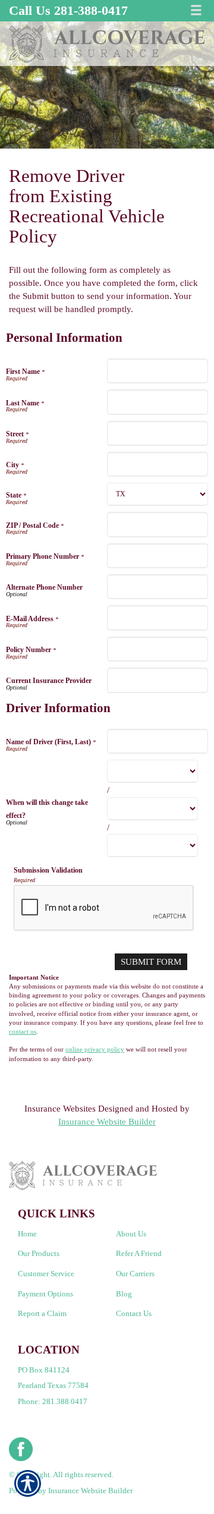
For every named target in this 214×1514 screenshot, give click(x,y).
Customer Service (46, 1273)
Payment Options (45, 1293)
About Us (131, 1233)
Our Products (38, 1253)
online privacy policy (94, 1049)
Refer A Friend (139, 1253)
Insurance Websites (60, 1108)
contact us (22, 1031)
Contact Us (134, 1313)
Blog (124, 1293)
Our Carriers (135, 1273)
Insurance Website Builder (107, 1121)
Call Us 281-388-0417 (68, 10)
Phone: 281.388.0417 (52, 1401)
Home (27, 1233)
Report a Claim (42, 1313)
